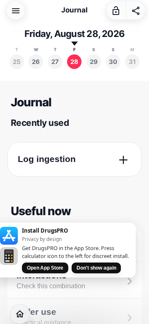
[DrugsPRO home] (20, 314)
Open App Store (45, 268)
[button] (16, 10)
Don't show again (96, 268)
